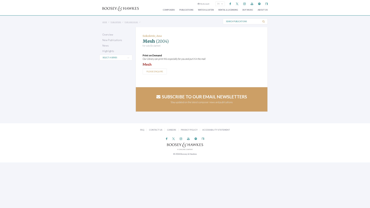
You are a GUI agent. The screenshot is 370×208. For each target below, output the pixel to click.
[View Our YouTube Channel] (252, 3)
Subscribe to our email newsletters (204, 96)
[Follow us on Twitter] (237, 3)
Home (104, 22)
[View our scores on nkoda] (267, 3)
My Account (204, 4)
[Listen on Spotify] (259, 3)
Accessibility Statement (216, 130)
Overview (107, 34)
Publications (186, 10)
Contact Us (155, 130)
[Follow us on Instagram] (244, 3)
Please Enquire (154, 71)
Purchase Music (131, 22)
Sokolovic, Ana (152, 36)
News (105, 45)
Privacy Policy (189, 130)
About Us (263, 10)
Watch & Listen (206, 10)
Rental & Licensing (228, 10)
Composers (169, 10)
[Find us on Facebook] (230, 3)
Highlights (108, 51)
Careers (171, 130)
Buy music (248, 10)
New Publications (112, 40)
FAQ (142, 130)
